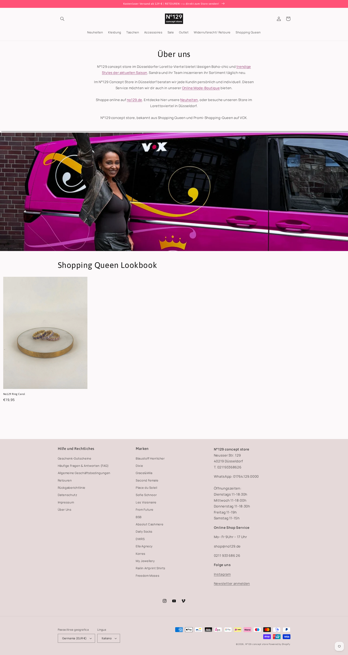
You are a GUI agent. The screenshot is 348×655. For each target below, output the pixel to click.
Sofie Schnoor (146, 495)
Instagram (222, 574)
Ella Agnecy (144, 546)
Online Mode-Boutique (201, 88)
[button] (62, 18)
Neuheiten (189, 99)
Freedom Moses (147, 575)
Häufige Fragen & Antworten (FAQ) (83, 466)
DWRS (140, 539)
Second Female (147, 480)
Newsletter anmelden (232, 583)
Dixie (139, 466)
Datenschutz (67, 495)
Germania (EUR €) (74, 638)
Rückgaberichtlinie (71, 488)
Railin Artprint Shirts (150, 568)
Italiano (107, 638)
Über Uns (64, 509)
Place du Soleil (146, 488)
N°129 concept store (256, 644)
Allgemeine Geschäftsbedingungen (84, 473)
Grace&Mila (144, 473)
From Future (144, 509)
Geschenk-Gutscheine (74, 458)
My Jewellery (145, 561)
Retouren (65, 480)
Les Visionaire (146, 502)
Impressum (66, 502)
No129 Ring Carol (14, 394)
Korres (140, 554)
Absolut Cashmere (149, 524)
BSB (139, 517)
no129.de (134, 99)
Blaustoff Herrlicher (150, 458)
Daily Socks (144, 531)
